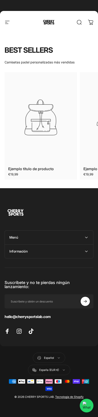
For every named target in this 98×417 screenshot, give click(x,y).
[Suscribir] (85, 301)
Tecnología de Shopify (69, 397)
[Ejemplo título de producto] (41, 117)
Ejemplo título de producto (31, 169)
